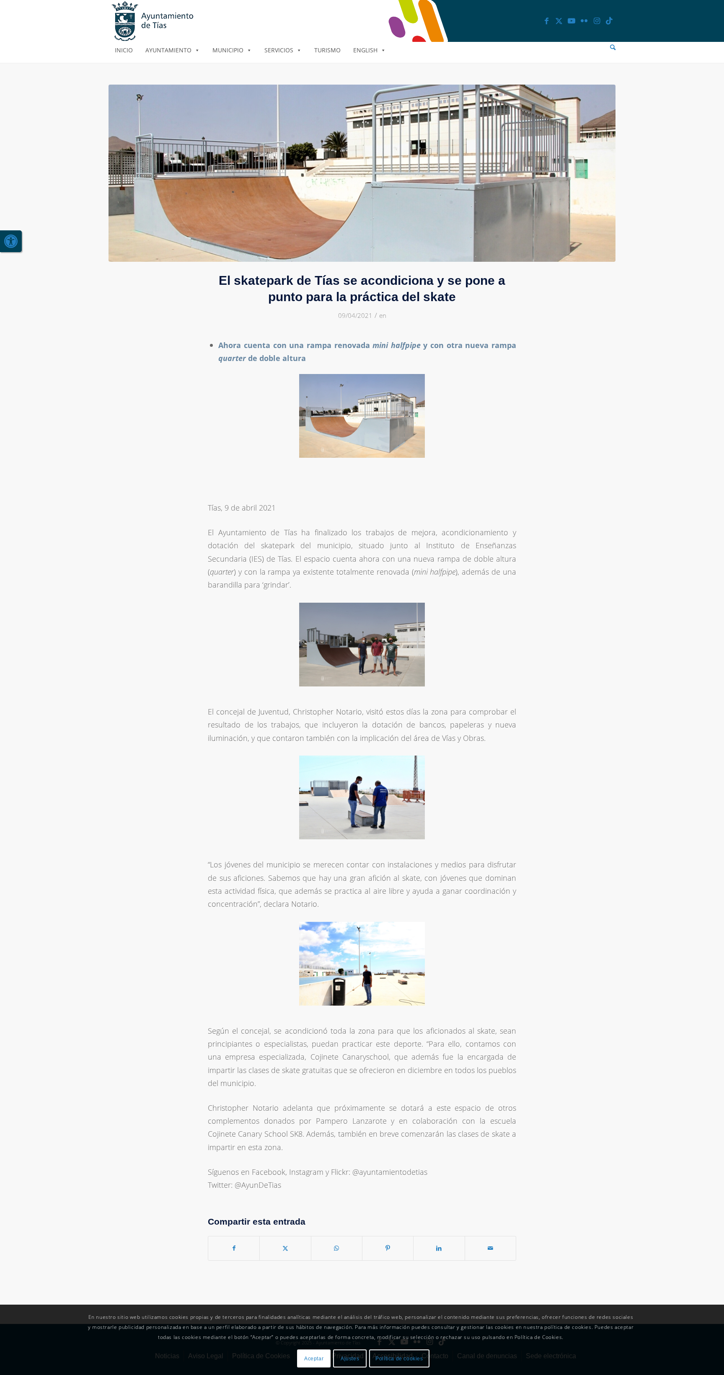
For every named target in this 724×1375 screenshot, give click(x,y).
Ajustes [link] (350, 1359)
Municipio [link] (227, 50)
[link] (11, 241)
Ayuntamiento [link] (168, 50)
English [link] (365, 50)
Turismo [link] (327, 50)
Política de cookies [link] (399, 1359)
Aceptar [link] (313, 1359)
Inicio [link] (124, 50)
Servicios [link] (278, 50)
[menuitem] (612, 47)
